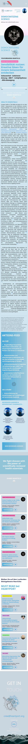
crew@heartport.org (14, 716)
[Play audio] (14, 85)
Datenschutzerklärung (14, 729)
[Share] (14, 98)
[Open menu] (26, 4)
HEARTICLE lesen (7, 510)
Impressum (14, 732)
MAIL (14, 724)
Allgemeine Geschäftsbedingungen (14, 730)
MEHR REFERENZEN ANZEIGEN (14, 446)
